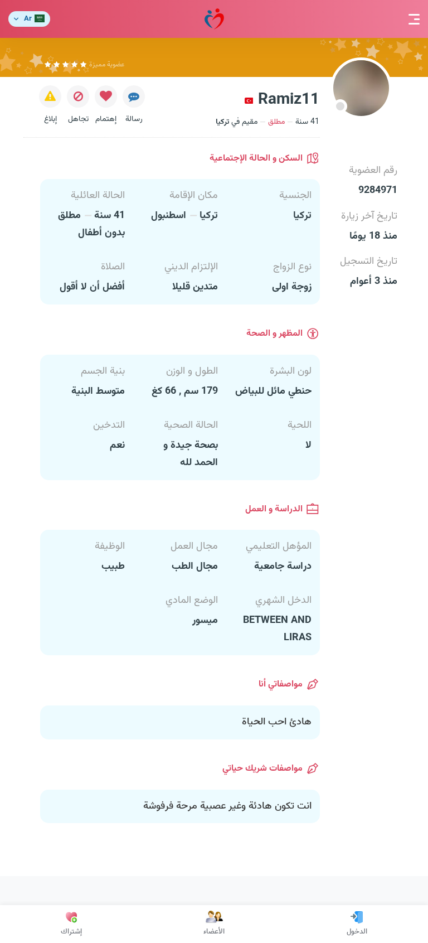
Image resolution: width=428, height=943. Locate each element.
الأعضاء (214, 931)
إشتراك (71, 931)
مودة (214, 19)
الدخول (357, 931)
